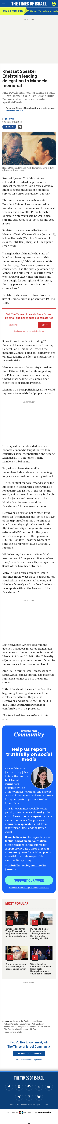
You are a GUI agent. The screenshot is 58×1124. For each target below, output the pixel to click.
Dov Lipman (21, 1029)
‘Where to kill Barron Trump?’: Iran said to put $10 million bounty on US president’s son (16, 932)
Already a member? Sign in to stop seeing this (29, 887)
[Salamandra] (44, 1112)
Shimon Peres (10, 1026)
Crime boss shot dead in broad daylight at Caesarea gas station (16, 966)
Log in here (37, 1059)
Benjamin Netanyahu (27, 1026)
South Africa (25, 1024)
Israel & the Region (21, 1021)
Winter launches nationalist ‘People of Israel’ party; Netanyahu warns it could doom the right (40, 969)
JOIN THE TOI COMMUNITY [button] (29, 1053)
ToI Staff (9, 119)
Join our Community (13, 11)
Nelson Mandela (11, 1024)
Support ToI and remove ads (44, 11)
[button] (54, 4)
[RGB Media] (23, 1112)
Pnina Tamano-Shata (13, 1032)
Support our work (29, 880)
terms (41, 331)
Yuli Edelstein (38, 1024)
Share (11, 127)
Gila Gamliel (9, 1029)
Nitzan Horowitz (44, 1026)
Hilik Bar (32, 1029)
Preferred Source (14, 110)
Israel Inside (37, 1021)
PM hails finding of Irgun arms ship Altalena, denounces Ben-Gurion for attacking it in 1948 (40, 934)
